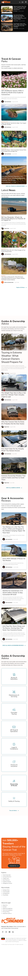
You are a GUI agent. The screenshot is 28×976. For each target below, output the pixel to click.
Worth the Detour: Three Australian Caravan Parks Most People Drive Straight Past (13, 150)
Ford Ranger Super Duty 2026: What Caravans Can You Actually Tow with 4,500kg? (19, 25)
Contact (5, 907)
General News (15, 20)
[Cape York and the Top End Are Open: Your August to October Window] (14, 112)
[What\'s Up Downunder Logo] (7, 2)
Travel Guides (6, 891)
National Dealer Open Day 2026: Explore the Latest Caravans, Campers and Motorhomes (19, 8)
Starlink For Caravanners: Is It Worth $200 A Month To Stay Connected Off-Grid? (13, 593)
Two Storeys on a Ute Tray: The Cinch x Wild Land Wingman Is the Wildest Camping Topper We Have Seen (14, 530)
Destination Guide (4, 89)
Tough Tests (6, 878)
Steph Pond (6, 228)
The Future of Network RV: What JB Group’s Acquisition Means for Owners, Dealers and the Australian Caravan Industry (13, 278)
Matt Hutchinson (7, 101)
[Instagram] (6, 932)
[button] (19, 2)
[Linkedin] (13, 932)
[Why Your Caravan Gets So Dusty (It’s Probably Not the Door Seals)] (14, 411)
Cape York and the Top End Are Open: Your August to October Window (13, 123)
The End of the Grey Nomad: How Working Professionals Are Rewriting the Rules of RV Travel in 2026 (19, 17)
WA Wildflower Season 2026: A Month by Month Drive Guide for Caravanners (12, 93)
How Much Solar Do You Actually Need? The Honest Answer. (12, 450)
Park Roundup (3, 148)
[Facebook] (2, 932)
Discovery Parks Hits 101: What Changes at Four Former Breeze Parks (13, 250)
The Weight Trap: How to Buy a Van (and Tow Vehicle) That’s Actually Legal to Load (13, 395)
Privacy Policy (6, 911)
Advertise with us (7, 913)
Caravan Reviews (7, 876)
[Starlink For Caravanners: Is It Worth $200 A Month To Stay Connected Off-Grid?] (14, 580)
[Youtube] (9, 932)
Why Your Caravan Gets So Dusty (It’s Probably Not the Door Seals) (12, 423)
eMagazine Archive (7, 883)
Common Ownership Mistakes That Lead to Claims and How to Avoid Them (13, 478)
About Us (5, 905)
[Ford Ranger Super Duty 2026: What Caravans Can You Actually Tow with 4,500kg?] (7, 27)
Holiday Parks (6, 890)
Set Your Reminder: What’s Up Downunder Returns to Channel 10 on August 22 (13, 218)
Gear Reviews (6, 880)
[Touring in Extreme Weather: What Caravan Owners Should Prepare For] (14, 342)
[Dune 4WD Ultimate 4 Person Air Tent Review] (14, 550)
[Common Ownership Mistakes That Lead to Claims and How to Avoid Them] (14, 465)
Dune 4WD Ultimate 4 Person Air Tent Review (14, 560)
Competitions (6, 893)
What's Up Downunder (9, 282)
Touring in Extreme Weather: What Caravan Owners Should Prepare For (11, 357)
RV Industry (3, 275)
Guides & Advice (7, 881)
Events (2, 215)
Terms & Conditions (7, 910)
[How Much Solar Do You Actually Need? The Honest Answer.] (14, 438)
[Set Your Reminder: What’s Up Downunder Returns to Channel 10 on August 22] (14, 206)
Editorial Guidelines (7, 908)
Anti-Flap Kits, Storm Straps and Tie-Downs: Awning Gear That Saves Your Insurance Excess (14, 628)
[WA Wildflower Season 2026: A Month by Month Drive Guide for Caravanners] (14, 79)
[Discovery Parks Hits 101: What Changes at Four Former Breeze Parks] (14, 239)
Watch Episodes (7, 875)
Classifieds (5, 895)
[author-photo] (2, 101)
